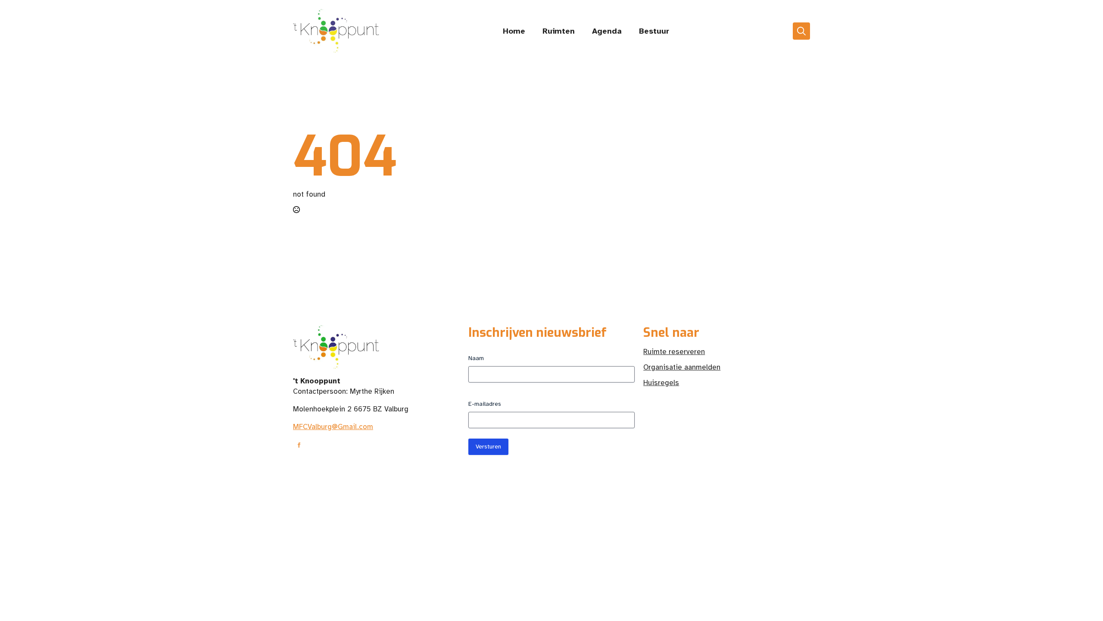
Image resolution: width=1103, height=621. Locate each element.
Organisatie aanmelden (681, 367)
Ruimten (558, 31)
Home (514, 31)
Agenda (607, 31)
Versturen (488, 446)
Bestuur (654, 31)
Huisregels (661, 382)
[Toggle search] (801, 31)
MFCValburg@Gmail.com (333, 426)
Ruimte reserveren (674, 351)
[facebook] (299, 445)
